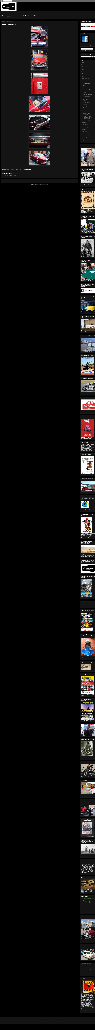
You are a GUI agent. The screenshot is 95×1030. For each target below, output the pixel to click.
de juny (85, 126)
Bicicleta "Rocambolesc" (86, 87)
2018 (83, 66)
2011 (83, 137)
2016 (83, 69)
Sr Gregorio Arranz (87, 83)
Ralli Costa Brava (86, 96)
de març (85, 131)
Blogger (57, 1021)
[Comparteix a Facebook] (28, 169)
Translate (90, 50)
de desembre (86, 78)
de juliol (85, 124)
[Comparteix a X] (27, 169)
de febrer (85, 133)
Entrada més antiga (72, 181)
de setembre (86, 120)
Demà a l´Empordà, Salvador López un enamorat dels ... (87, 117)
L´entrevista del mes (14, 12)
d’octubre (85, 81)
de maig (85, 127)
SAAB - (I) (85, 106)
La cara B (23, 12)
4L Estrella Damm (86, 97)
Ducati (84, 92)
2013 (83, 75)
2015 (83, 71)
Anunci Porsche (86, 102)
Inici (39, 181)
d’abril (84, 129)
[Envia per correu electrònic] (25, 169)
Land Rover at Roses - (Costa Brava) (87, 90)
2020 (83, 62)
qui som (30, 12)
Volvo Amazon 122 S (87, 94)
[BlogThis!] (26, 169)
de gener (85, 134)
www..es (85, 910)
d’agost (85, 122)
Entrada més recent (6, 181)
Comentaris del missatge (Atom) (42, 184)
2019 (83, 64)
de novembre (86, 80)
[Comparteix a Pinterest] (30, 169)
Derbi (84, 85)
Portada (5, 12)
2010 (83, 138)
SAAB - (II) (85, 104)
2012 (83, 76)
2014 (83, 73)
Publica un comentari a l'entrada (10, 175)
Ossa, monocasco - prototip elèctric (87, 108)
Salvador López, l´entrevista (86, 114)
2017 (83, 68)
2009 (83, 140)
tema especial (38, 12)
